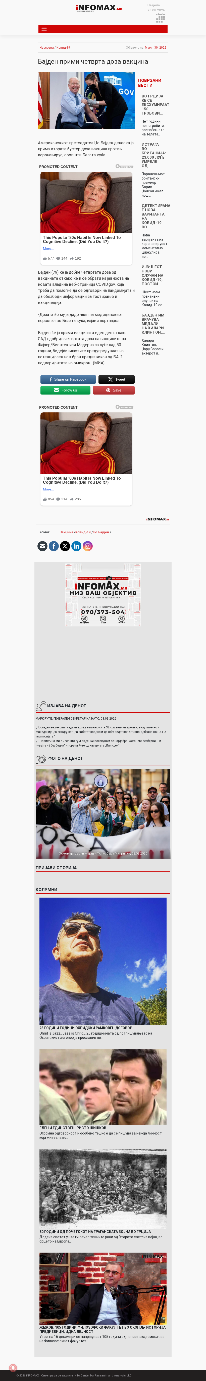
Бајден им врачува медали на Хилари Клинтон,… (153, 324)
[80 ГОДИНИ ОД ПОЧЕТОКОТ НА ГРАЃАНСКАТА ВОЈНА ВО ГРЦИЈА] (103, 1188)
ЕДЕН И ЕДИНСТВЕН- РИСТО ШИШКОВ (72, 1128)
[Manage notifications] (13, 1368)
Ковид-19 (63, 47)
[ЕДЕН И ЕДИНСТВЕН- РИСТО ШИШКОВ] (103, 1087)
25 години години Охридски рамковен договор (85, 1028)
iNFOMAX (32, 1375)
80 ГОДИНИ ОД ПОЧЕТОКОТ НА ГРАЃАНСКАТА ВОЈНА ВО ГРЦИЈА (95, 1232)
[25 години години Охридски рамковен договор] (103, 961)
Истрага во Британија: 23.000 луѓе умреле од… (154, 155)
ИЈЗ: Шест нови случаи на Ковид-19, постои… (152, 275)
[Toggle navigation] (44, 29)
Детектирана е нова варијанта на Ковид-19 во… (156, 216)
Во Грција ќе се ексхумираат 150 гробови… (156, 105)
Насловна (47, 47)
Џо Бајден (101, 532)
